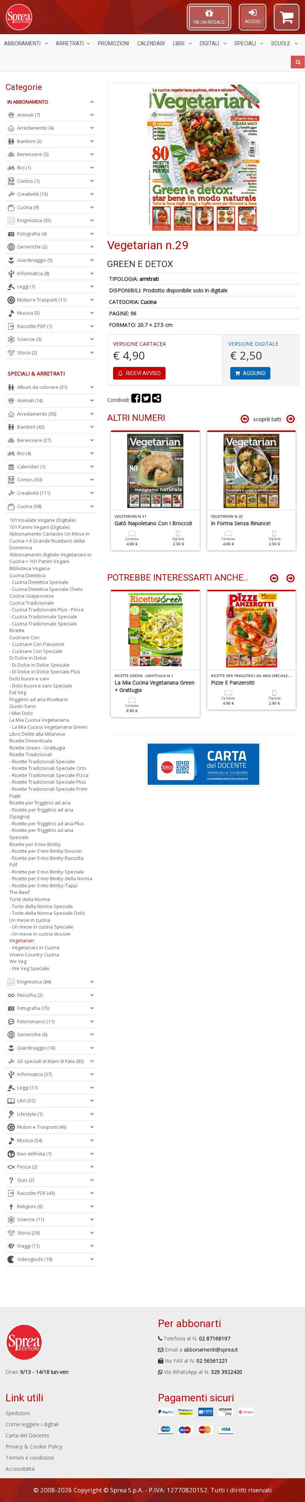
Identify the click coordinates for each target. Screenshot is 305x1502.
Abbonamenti (23, 43)
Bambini (29, 141)
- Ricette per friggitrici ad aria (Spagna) (41, 813)
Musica (28, 312)
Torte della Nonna (29, 899)
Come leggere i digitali (32, 1424)
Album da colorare (42, 387)
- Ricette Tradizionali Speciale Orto (47, 768)
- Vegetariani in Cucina (34, 947)
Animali (28, 114)
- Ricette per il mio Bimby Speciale (46, 871)
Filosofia (29, 995)
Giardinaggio (34, 260)
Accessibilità (20, 1468)
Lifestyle (29, 1114)
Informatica (33, 273)
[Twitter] (146, 399)
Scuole (281, 43)
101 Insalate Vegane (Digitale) (42, 520)
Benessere (32, 154)
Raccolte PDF (34, 326)
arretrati (149, 278)
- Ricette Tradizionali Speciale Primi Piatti (48, 792)
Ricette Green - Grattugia (37, 747)
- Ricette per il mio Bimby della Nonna (50, 878)
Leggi (26, 286)
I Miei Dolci (21, 713)
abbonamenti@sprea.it (211, 1349)
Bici (24, 167)
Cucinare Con (24, 637)
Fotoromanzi (35, 1021)
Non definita (34, 1153)
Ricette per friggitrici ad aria (40, 802)
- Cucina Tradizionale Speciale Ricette (43, 627)
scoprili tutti (267, 419)
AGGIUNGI (254, 373)
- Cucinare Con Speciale (35, 651)
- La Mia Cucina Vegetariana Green (48, 727)
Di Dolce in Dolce (27, 657)
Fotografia (31, 233)
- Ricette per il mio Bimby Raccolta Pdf (46, 861)
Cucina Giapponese (31, 595)
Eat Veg (17, 692)
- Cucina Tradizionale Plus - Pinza (46, 609)
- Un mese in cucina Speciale (41, 926)
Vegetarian (21, 940)
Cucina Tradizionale (31, 602)
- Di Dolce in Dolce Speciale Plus (44, 671)
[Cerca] (298, 62)
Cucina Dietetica (27, 575)
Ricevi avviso (143, 373)
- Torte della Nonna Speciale (41, 906)
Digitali (210, 43)
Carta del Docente (27, 1435)
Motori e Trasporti (41, 299)
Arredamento (35, 127)
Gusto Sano (22, 706)
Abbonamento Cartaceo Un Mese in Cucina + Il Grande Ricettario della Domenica (49, 540)
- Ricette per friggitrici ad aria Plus (46, 823)
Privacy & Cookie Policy (34, 1446)
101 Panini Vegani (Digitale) (39, 527)
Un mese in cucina (29, 920)
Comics (28, 181)
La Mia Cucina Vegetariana (39, 719)
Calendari (151, 43)
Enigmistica (34, 220)
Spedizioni (18, 1413)
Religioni (29, 1206)
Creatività (32, 194)
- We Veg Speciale (29, 968)
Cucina (149, 301)
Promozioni (113, 43)
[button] (286, 20)
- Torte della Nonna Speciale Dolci (47, 913)
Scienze (29, 339)
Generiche (32, 246)
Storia (27, 352)
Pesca (27, 1166)
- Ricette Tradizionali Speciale (42, 761)
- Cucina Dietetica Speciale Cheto (46, 589)
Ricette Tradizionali (30, 754)
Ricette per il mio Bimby (35, 844)
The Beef (19, 892)
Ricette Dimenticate (30, 740)
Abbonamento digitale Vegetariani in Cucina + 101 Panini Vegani (50, 558)
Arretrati (70, 43)
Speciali (245, 43)
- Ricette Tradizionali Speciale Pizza (49, 775)
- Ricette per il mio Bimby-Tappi (43, 885)
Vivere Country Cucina (34, 954)
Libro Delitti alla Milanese (37, 734)
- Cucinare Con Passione (36, 644)
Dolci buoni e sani (29, 678)
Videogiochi (34, 1259)
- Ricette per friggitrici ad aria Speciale (41, 834)
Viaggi (28, 1245)
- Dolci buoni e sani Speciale (40, 685)
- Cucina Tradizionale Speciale (43, 616)
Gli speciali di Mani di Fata (50, 1061)
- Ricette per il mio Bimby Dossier (45, 851)
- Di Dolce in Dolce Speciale (39, 664)
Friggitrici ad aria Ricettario (38, 699)
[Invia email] (156, 399)
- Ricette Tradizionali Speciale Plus (47, 781)
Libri (179, 43)
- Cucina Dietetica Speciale (38, 582)
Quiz (25, 1180)
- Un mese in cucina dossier (40, 933)
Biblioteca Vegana (29, 568)
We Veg (17, 961)
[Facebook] (135, 399)
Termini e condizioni (30, 1457)
